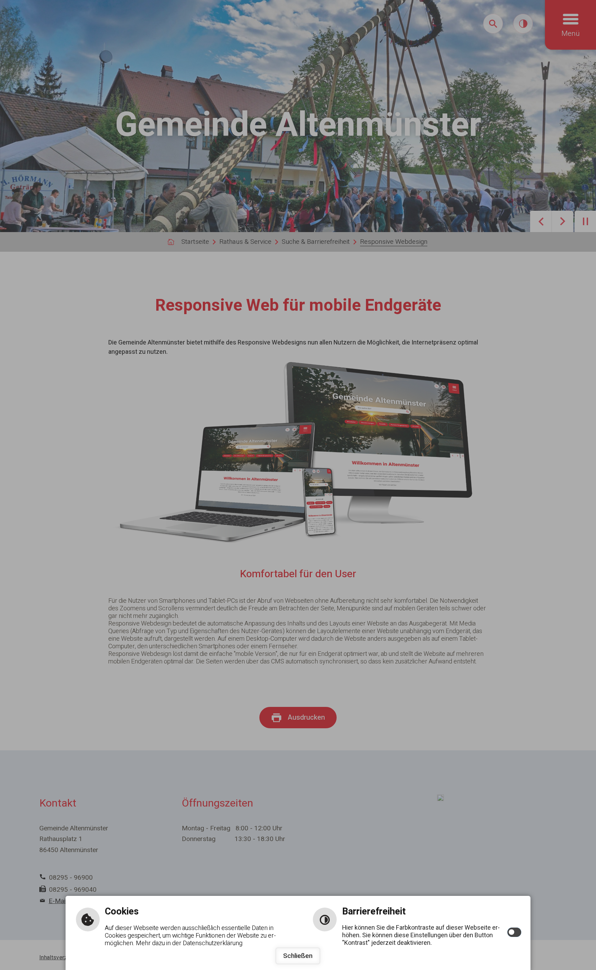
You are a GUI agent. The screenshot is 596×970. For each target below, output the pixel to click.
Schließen (297, 956)
